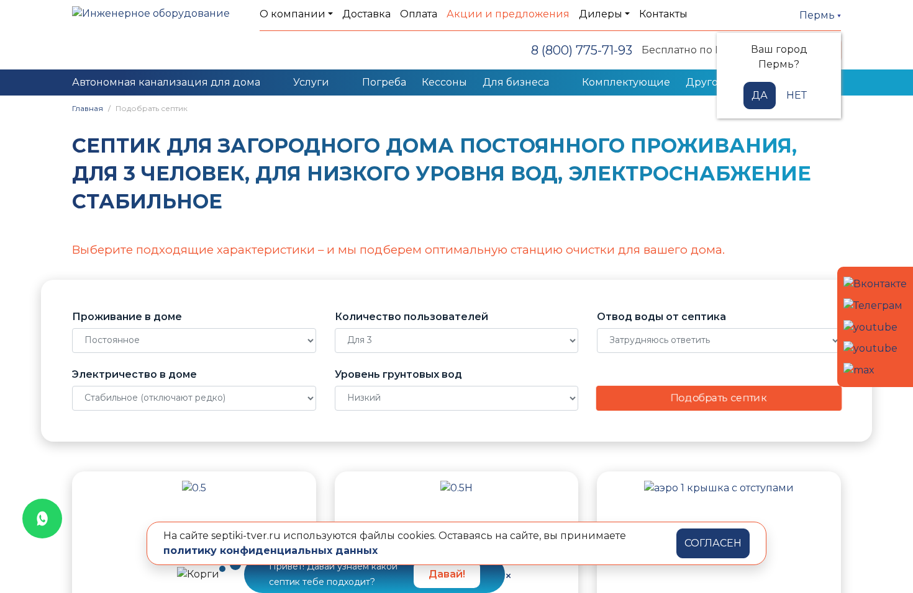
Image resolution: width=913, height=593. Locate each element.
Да (760, 95)
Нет (796, 95)
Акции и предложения (508, 14)
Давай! (447, 574)
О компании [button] (292, 14)
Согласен (713, 543)
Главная (87, 108)
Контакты (663, 14)
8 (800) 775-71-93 (581, 50)
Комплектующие (626, 82)
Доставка (366, 14)
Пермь (818, 15)
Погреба (384, 82)
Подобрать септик (719, 398)
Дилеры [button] (600, 14)
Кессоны (444, 82)
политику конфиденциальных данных (270, 550)
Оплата (418, 14)
